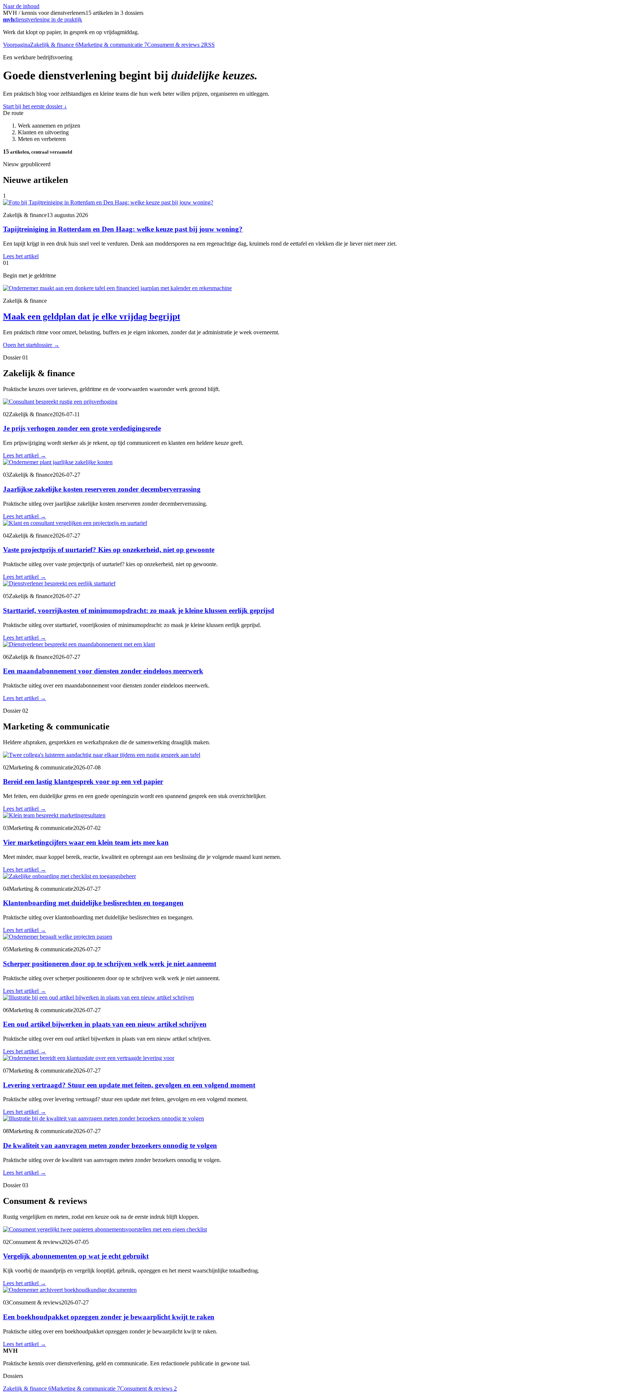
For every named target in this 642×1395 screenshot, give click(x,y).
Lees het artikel (21, 256)
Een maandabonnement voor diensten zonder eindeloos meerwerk (103, 671)
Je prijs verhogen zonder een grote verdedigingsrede (82, 428)
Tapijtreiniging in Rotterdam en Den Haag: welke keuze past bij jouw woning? (123, 229)
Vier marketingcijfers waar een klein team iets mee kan (86, 842)
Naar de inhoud (21, 6)
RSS (209, 45)
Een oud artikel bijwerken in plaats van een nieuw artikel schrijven (105, 1024)
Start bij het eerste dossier (35, 106)
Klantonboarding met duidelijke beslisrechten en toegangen (93, 903)
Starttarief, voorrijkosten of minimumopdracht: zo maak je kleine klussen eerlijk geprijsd (138, 610)
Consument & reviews (175, 45)
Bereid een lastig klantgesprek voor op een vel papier (83, 781)
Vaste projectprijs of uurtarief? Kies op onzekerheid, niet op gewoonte (108, 550)
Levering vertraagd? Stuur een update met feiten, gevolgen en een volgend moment (129, 1085)
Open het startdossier (31, 345)
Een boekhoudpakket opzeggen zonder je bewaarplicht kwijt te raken (108, 1317)
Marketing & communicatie (112, 45)
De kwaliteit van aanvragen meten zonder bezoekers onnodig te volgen (110, 1145)
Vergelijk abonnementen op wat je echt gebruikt (76, 1256)
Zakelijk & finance (54, 45)
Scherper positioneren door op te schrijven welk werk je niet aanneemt (109, 964)
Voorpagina (16, 45)
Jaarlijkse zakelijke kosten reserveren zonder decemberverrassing (102, 489)
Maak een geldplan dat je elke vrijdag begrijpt (91, 316)
